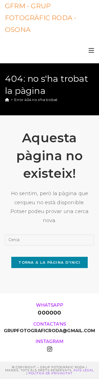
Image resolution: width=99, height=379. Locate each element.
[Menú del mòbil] (91, 49)
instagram (49, 341)
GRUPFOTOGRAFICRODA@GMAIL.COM (49, 330)
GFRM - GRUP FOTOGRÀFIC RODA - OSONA (40, 18)
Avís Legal (83, 370)
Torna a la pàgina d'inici (49, 262)
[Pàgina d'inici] (7, 99)
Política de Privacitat (51, 373)
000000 (49, 312)
